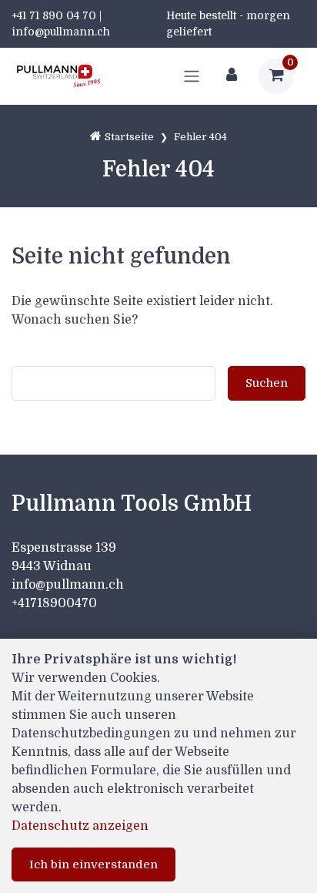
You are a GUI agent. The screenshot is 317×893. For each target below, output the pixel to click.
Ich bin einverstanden (93, 864)
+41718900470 (54, 603)
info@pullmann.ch (69, 585)
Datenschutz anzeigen (80, 826)
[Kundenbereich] (231, 76)
